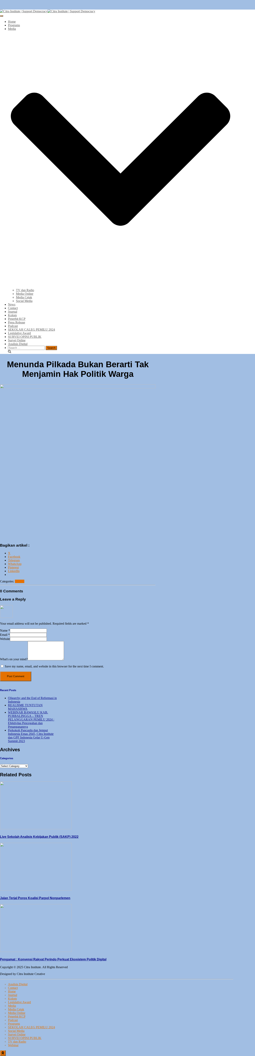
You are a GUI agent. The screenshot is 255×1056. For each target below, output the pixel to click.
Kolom (12, 315)
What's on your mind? (14, 659)
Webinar (13, 1045)
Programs (14, 25)
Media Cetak (24, 297)
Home (12, 21)
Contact (13, 308)
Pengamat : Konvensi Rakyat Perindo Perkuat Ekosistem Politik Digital (53, 959)
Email (5, 634)
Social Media (24, 301)
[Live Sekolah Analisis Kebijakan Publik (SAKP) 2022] (36, 828)
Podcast (13, 326)
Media (12, 1005)
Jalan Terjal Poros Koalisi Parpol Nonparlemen (35, 898)
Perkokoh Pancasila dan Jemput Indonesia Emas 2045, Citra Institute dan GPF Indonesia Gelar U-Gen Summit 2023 (31, 736)
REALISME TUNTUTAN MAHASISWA (25, 706)
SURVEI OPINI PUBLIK (24, 336)
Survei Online (17, 340)
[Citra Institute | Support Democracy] (47, 11)
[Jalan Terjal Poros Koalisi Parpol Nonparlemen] (36, 889)
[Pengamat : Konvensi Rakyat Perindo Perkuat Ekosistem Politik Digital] (36, 950)
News (11, 304)
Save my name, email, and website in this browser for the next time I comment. (54, 666)
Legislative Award (19, 333)
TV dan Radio (25, 290)
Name (5, 630)
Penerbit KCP (17, 318)
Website (5, 639)
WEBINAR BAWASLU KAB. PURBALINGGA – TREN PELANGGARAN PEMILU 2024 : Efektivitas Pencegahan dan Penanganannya (31, 719)
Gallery (19, 581)
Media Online (24, 293)
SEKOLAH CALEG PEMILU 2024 (31, 329)
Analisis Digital (17, 344)
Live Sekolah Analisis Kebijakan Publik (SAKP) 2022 (39, 836)
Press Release (16, 322)
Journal (12, 311)
